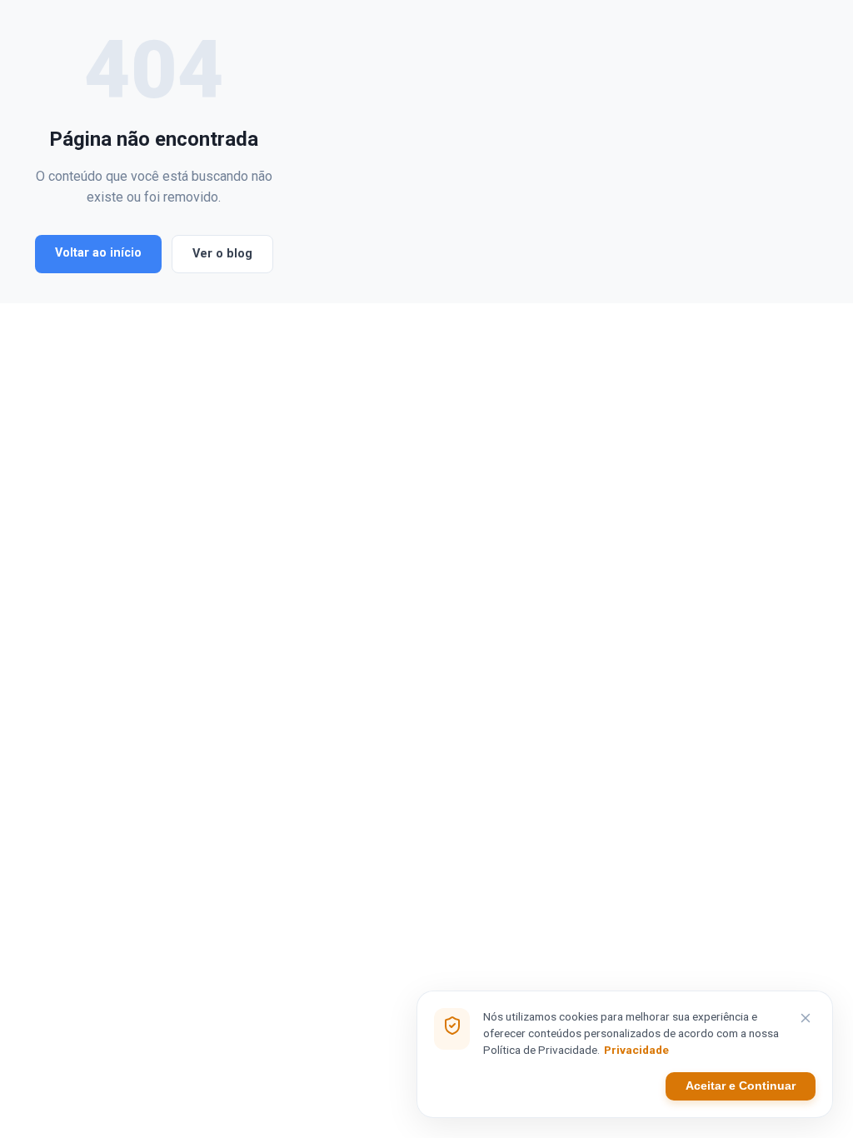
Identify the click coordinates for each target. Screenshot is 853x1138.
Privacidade (636, 1049)
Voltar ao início (98, 253)
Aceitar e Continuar (741, 1086)
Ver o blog (222, 254)
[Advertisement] (554, 151)
